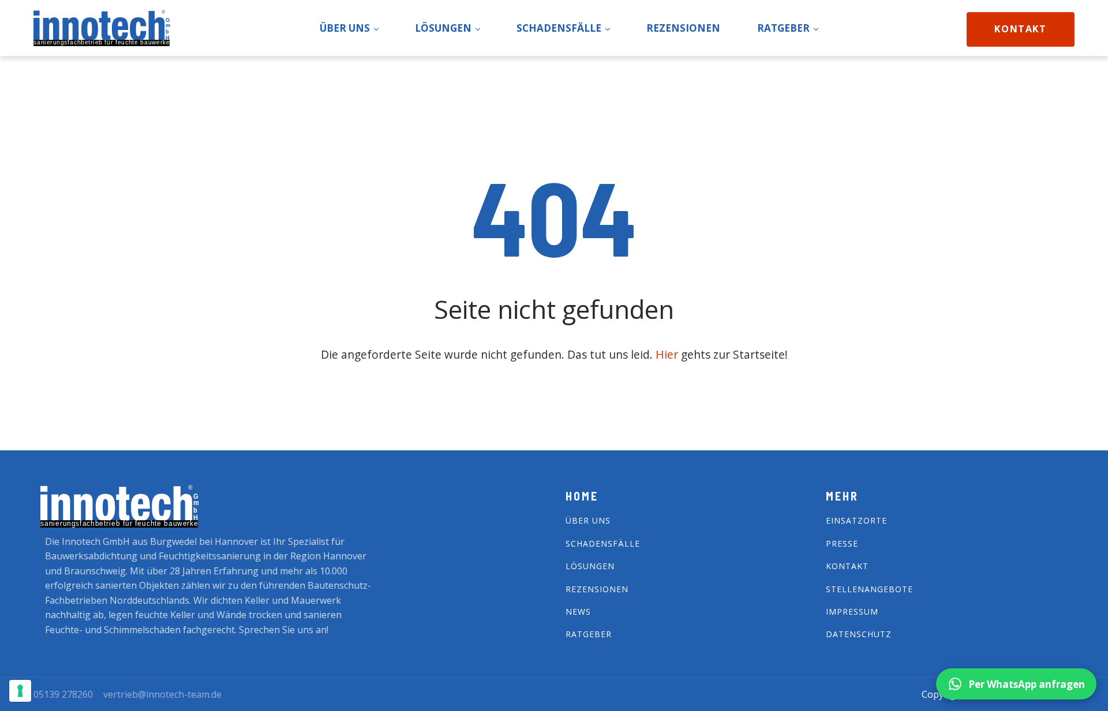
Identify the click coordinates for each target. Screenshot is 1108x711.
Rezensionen (597, 589)
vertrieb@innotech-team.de (162, 694)
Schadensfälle (603, 543)
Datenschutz (859, 634)
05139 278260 (63, 694)
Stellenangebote (869, 589)
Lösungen (590, 566)
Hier (668, 354)
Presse (842, 543)
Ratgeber (589, 634)
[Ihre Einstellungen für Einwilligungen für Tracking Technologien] (20, 691)
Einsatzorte (856, 520)
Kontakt (1020, 28)
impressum (852, 611)
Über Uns (588, 520)
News (578, 611)
